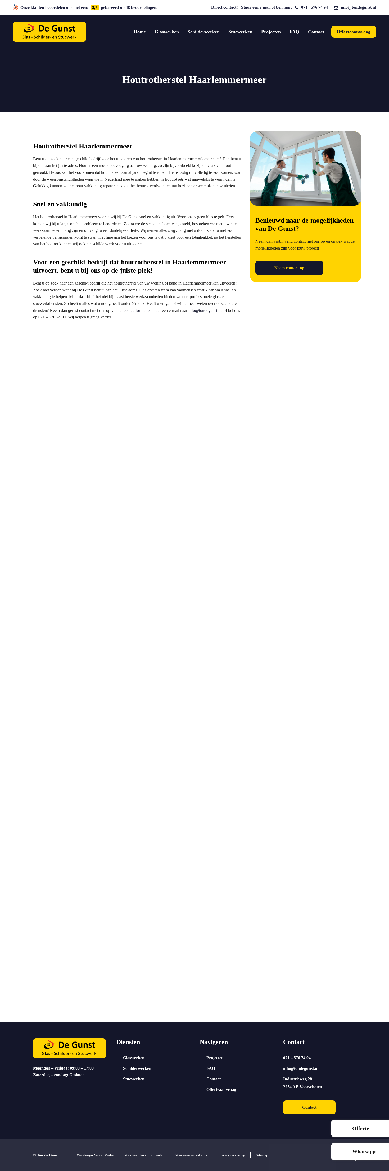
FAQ (210, 1068)
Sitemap (262, 1155)
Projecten (215, 1057)
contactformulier (137, 310)
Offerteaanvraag (221, 1089)
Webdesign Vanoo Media (95, 1155)
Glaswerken (133, 1057)
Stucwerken (133, 1079)
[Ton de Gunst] (49, 31)
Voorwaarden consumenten (144, 1155)
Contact (213, 1079)
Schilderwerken (137, 1068)
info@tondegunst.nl (358, 7)
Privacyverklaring (231, 1155)
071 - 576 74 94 (314, 7)
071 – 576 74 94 (297, 1057)
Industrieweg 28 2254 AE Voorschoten (302, 1083)
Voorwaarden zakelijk (191, 1155)
